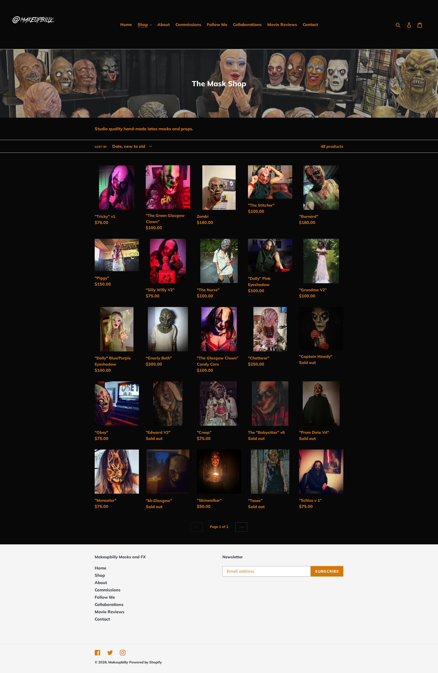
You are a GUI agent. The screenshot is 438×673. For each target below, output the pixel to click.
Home (100, 568)
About (101, 582)
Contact (102, 619)
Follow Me (105, 597)
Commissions (107, 589)
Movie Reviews (109, 611)
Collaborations (109, 604)
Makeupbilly (118, 662)
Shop (100, 575)
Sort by (101, 146)
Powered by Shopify (145, 662)
